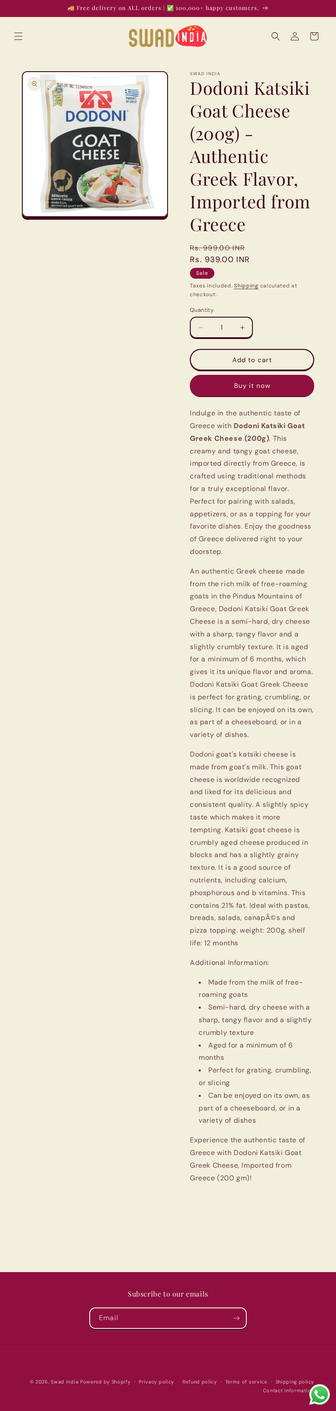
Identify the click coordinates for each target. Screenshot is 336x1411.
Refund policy (199, 1382)
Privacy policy (156, 1382)
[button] (18, 36)
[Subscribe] (236, 1318)
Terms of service (246, 1382)
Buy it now (252, 385)
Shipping (246, 285)
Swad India (64, 1382)
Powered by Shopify (105, 1382)
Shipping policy (295, 1382)
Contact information (288, 1390)
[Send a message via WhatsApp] (320, 1395)
